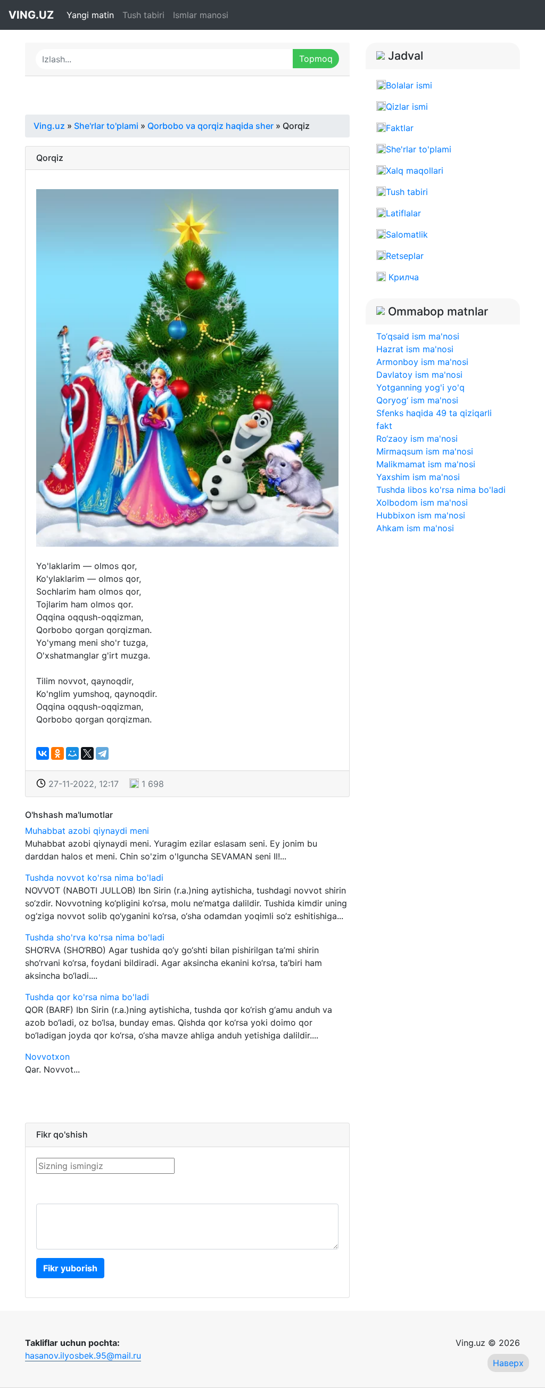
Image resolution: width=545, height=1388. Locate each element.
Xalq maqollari (414, 170)
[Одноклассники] (57, 753)
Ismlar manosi (200, 15)
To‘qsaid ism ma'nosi (417, 336)
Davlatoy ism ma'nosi (419, 374)
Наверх (508, 1363)
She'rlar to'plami (418, 149)
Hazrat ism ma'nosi (414, 349)
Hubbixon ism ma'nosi (420, 515)
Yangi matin (90, 15)
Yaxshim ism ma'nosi (418, 477)
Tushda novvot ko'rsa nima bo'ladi (94, 877)
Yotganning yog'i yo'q (420, 387)
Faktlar (400, 128)
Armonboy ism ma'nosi (422, 361)
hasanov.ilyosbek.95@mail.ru (83, 1355)
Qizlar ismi (407, 106)
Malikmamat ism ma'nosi (425, 464)
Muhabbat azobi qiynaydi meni (87, 830)
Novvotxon (47, 1056)
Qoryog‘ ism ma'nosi (417, 400)
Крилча (402, 277)
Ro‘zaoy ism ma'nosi (417, 438)
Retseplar (405, 255)
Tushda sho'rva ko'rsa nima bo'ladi (94, 937)
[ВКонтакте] (42, 753)
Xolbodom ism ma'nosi (422, 502)
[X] (87, 753)
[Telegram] (102, 753)
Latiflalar (403, 213)
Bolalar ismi (409, 85)
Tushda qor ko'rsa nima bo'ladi (87, 997)
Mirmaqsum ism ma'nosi (424, 451)
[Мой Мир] (72, 753)
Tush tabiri (143, 15)
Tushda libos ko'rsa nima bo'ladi (441, 489)
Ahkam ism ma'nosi (415, 528)
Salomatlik (407, 234)
